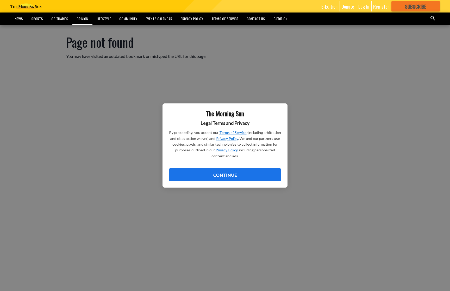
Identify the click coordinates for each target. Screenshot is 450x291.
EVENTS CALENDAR (159, 18)
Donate (347, 6)
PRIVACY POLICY (191, 18)
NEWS (19, 18)
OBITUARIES (59, 18)
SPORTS (37, 18)
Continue (225, 174)
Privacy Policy (227, 138)
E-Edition (329, 6)
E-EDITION (280, 18)
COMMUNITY (128, 18)
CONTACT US (256, 18)
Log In (363, 6)
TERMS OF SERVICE (224, 18)
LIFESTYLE (104, 18)
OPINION (82, 18)
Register (381, 6)
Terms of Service (233, 132)
